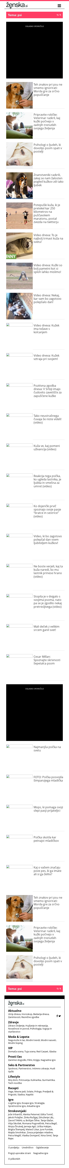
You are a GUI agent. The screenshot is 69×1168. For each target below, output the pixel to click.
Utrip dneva (14, 1014)
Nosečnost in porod (18, 1028)
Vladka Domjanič (31, 1135)
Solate (30, 1091)
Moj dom (13, 1080)
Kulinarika (36, 1080)
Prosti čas (15, 1057)
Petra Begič (51, 1123)
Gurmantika (48, 1080)
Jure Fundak (46, 1129)
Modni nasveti (48, 1040)
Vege (10, 1091)
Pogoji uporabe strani (19, 1153)
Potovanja (24, 1080)
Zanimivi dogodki (17, 1060)
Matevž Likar (32, 1129)
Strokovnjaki (17, 1111)
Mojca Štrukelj (15, 1126)
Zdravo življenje (16, 1025)
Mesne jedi (20, 1091)
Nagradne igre (48, 1060)
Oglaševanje (42, 1147)
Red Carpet (42, 1051)
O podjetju (13, 1147)
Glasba (52, 1051)
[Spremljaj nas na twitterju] (60, 1016)
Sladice (21, 1094)
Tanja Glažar (47, 1120)
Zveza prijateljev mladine (40, 1132)
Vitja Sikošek (14, 1123)
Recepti (13, 1088)
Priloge (38, 1091)
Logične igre (14, 1103)
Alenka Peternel (31, 1114)
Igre (10, 1100)
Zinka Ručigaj (31, 1117)
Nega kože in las (16, 1040)
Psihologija (35, 1028)
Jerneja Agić (30, 1126)
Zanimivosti (14, 1017)
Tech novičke (15, 1083)
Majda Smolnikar (17, 1132)
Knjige (36, 1060)
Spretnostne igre (17, 1106)
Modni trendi (33, 1040)
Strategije (39, 1103)
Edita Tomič (47, 1114)
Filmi (29, 1060)
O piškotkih (14, 1158)
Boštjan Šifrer (33, 1120)
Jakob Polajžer (15, 1117)
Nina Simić (46, 1135)
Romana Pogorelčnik (33, 1123)
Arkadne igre (33, 1106)
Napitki (29, 1094)
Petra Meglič (14, 1135)
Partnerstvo (25, 1068)
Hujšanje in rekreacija (36, 1025)
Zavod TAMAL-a (16, 1120)
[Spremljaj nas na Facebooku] (57, 1016)
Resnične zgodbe (30, 1017)
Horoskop (27, 1014)
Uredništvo (27, 1147)
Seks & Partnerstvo (21, 1065)
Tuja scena (29, 1051)
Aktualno (14, 1011)
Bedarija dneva (41, 1014)
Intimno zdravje (40, 1068)
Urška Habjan (44, 1126)
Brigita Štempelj (16, 1129)
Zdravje (13, 1022)
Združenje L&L (46, 1117)
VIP (10, 1048)
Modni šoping (15, 1043)
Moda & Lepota (18, 1037)
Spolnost (13, 1068)
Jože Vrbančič (15, 1114)
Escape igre (27, 1103)
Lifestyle (14, 1077)
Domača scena (15, 1051)
